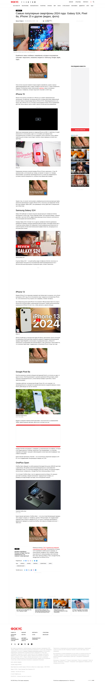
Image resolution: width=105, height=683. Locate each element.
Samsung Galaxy (21, 565)
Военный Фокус (34, 5)
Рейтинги (85, 1)
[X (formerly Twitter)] (24, 2)
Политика (43, 5)
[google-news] (28, 644)
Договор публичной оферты (25, 639)
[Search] (93, 2)
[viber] (25, 644)
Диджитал (82, 5)
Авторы (24, 634)
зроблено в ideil (91, 680)
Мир (55, 5)
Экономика (74, 5)
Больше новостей (80, 129)
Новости (13, 632)
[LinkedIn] (35, 2)
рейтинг (41, 88)
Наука (59, 5)
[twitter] (15, 644)
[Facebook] (22, 2)
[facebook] (11, 644)
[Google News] (33, 2)
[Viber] (30, 2)
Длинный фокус (13, 635)
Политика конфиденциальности (61, 680)
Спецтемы (78, 1)
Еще (92, 5)
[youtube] (21, 644)
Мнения (71, 1)
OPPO (50, 563)
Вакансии (45, 634)
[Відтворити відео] (38, 153)
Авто (87, 5)
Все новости (16, 5)
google (22, 563)
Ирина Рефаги (19, 21)
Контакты (72, 680)
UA (91, 1)
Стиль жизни (66, 5)
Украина (49, 5)
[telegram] (18, 644)
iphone (29, 563)
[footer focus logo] (16, 629)
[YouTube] (28, 2)
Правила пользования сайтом (14, 639)
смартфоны (43, 563)
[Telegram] (26, 2)
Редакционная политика (36, 638)
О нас (33, 634)
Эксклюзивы (25, 5)
